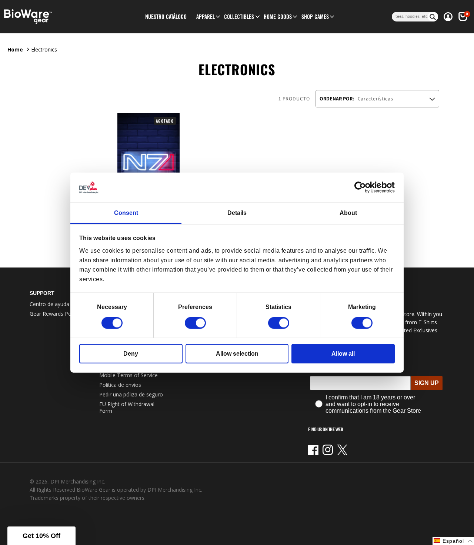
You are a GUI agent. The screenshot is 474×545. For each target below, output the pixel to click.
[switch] (195, 323)
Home (15, 49)
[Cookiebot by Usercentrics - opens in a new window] (362, 187)
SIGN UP (426, 383)
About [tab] (348, 213)
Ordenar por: (337, 98)
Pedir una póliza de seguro (131, 394)
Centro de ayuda (49, 304)
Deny (130, 353)
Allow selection (237, 353)
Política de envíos (120, 384)
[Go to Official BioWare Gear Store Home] (55, 16)
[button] (205, 17)
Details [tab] (237, 213)
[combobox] (410, 16)
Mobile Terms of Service (128, 375)
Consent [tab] (126, 213)
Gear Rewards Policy (54, 313)
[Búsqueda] (433, 16)
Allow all (343, 353)
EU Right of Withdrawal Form (126, 407)
